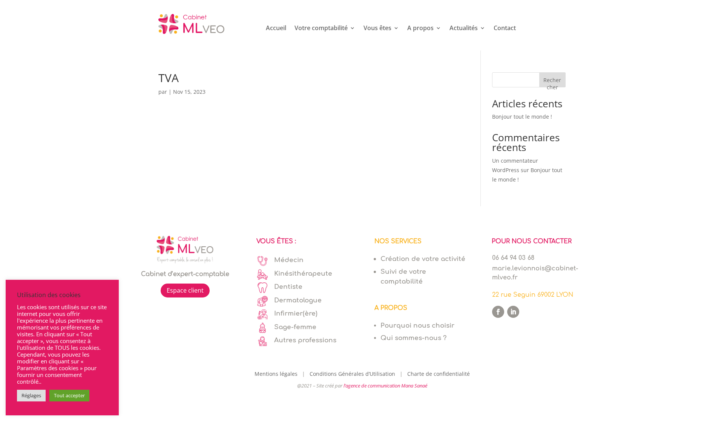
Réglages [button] (31, 395)
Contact (505, 28)
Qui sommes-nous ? (413, 338)
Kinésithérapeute (303, 273)
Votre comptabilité (321, 28)
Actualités (463, 28)
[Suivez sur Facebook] (498, 312)
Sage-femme (295, 327)
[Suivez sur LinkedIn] (513, 312)
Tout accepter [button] (69, 395)
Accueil (276, 28)
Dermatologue (298, 300)
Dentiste (288, 286)
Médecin (289, 260)
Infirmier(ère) (296, 313)
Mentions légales (278, 373)
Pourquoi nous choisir (417, 325)
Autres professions (305, 340)
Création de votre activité (422, 258)
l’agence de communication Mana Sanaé (385, 385)
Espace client (185, 290)
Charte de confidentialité (438, 373)
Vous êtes (377, 28)
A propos (420, 28)
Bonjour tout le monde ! (522, 116)
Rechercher (552, 81)
